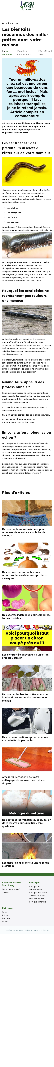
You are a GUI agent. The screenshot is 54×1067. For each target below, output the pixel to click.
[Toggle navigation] (4, 5)
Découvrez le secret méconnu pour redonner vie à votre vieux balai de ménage (23, 532)
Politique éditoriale (37, 902)
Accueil (5, 23)
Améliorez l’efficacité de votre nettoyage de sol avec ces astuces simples (23, 780)
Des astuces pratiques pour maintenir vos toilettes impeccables (25, 739)
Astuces (16, 23)
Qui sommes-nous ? (11, 889)
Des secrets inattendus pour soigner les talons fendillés (26, 616)
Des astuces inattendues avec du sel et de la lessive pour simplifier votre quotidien (26, 823)
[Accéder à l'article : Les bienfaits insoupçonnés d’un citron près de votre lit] (27, 638)
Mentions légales (36, 898)
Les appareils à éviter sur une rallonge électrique (25, 864)
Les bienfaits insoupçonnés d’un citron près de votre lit (25, 656)
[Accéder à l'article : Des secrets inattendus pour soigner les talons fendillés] (27, 598)
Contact (5, 892)
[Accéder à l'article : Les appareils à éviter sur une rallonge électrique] (27, 846)
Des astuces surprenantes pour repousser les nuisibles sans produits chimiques (24, 575)
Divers (5, 921)
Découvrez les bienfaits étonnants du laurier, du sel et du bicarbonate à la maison (25, 697)
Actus (4, 912)
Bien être (6, 918)
